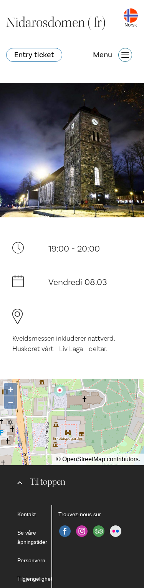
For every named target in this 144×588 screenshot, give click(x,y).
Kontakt (26, 514)
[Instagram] (81, 531)
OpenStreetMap (83, 459)
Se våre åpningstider (32, 537)
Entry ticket (34, 55)
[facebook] (64, 531)
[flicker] (115, 531)
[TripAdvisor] (98, 531)
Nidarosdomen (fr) (56, 22)
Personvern (31, 560)
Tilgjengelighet (34, 579)
